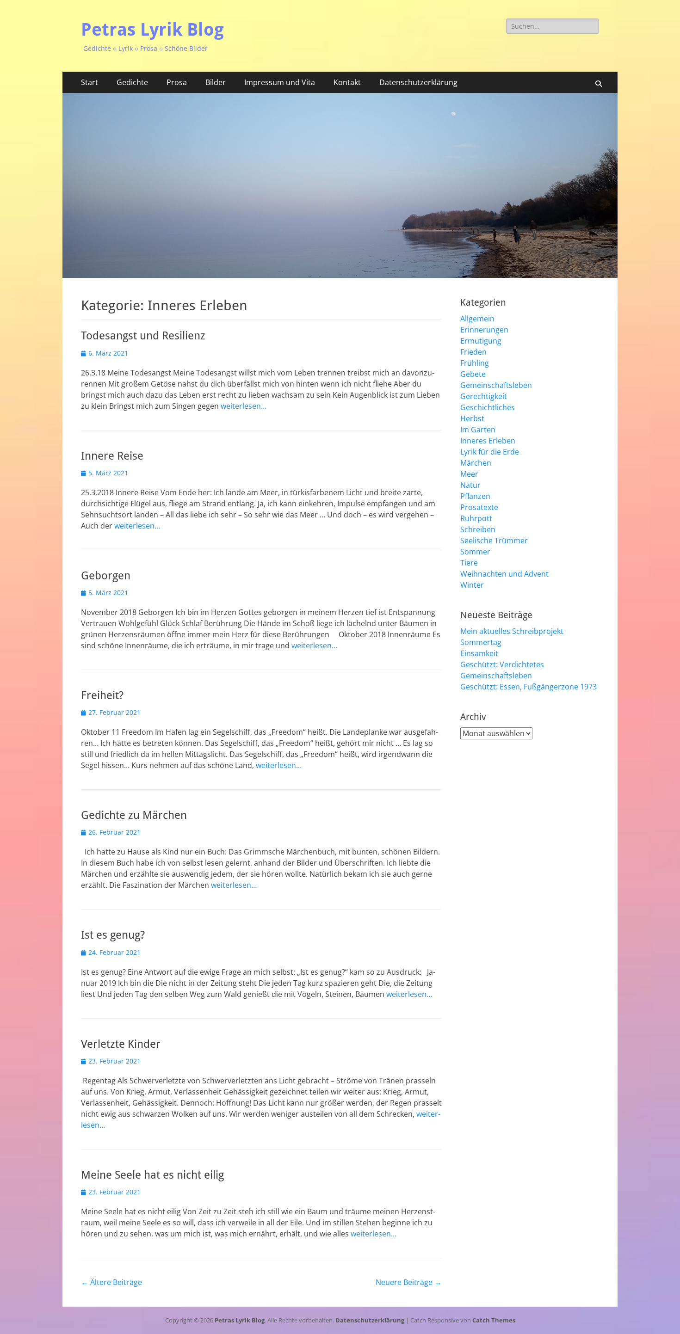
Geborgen (105, 575)
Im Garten (477, 429)
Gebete (473, 374)
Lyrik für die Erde (489, 452)
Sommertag (480, 642)
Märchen (475, 463)
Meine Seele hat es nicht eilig (152, 1174)
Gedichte (132, 82)
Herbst (472, 418)
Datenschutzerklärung (418, 82)
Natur (470, 485)
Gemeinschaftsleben (496, 385)
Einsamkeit (479, 653)
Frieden (473, 352)
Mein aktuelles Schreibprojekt (511, 631)
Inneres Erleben (487, 441)
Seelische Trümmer (494, 540)
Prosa (177, 82)
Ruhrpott (476, 518)
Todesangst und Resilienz (143, 335)
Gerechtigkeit (483, 396)
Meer (469, 474)
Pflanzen (475, 496)
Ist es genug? (113, 934)
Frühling (474, 363)
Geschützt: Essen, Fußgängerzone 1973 (528, 687)
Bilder (215, 82)
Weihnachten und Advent (504, 574)
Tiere (469, 563)
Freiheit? (102, 695)
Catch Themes (493, 1320)
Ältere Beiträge (111, 1282)
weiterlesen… (243, 406)
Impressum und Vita (279, 82)
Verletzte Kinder (121, 1044)
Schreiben (477, 529)
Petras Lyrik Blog (152, 29)
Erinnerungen (484, 330)
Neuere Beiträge (409, 1282)
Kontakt (347, 82)
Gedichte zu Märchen (134, 815)
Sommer (475, 552)
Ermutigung (480, 341)
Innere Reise (112, 455)
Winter (472, 585)
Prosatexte (479, 507)
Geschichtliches (487, 407)
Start (89, 82)
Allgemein (477, 319)
